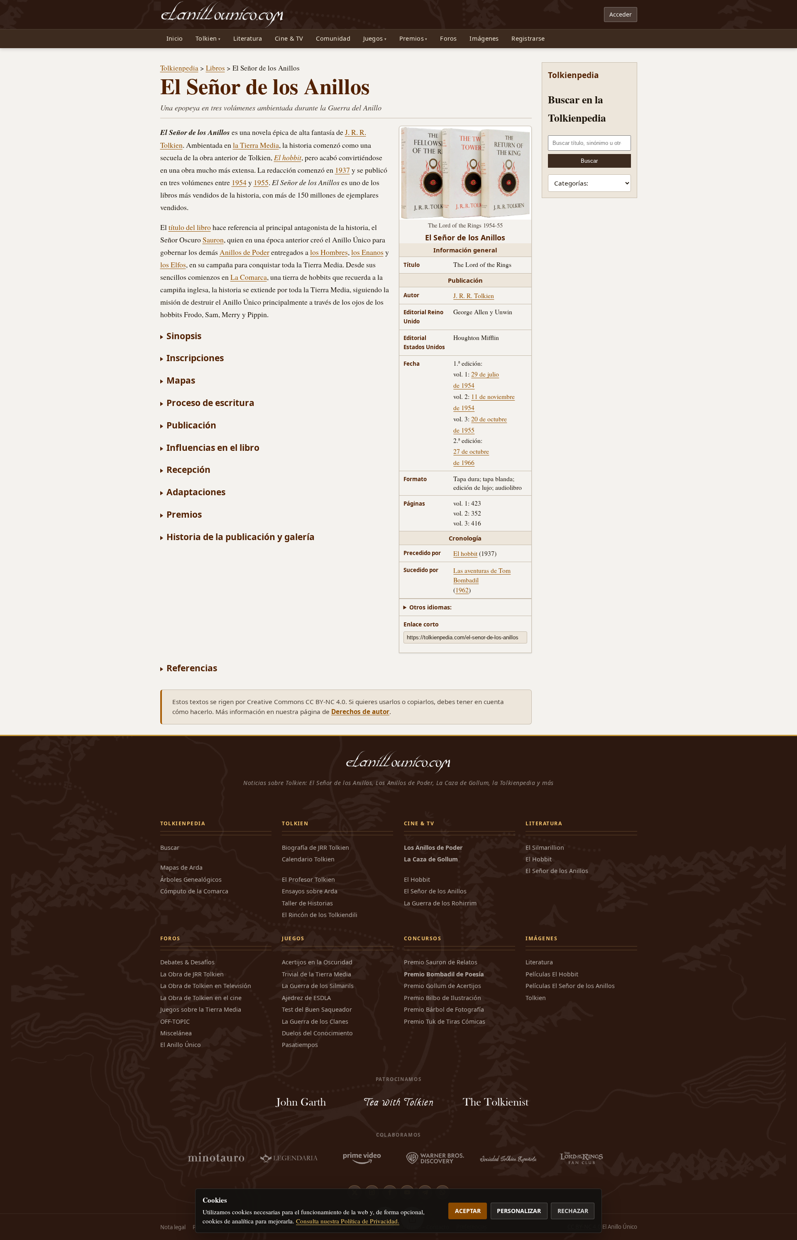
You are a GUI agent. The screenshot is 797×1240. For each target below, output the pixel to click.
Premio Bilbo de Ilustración (442, 998)
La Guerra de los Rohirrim (440, 903)
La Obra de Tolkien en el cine (201, 998)
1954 (239, 182)
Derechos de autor (360, 711)
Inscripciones (195, 358)
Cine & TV (289, 38)
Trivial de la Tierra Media (316, 974)
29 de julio (485, 373)
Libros (215, 68)
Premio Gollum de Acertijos (442, 986)
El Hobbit (417, 879)
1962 (462, 589)
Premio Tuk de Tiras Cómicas (444, 1021)
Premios (411, 38)
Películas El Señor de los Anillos (570, 986)
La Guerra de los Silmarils (318, 986)
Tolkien (206, 38)
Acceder (620, 14)
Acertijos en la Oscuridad (317, 962)
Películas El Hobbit (552, 974)
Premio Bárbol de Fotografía (444, 1009)
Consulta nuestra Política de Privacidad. (347, 1221)
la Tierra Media (256, 145)
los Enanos (367, 252)
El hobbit (465, 553)
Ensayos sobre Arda (309, 891)
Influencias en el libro (212, 447)
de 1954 (463, 385)
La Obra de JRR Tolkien (192, 974)
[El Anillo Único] (222, 14)
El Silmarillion (545, 847)
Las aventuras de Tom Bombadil (482, 575)
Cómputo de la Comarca (194, 891)
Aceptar (468, 1211)
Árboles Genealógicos (191, 879)
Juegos (373, 38)
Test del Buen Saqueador (317, 1009)
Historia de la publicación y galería (240, 537)
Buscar (589, 161)
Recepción (188, 469)
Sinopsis (183, 336)
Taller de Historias (307, 903)
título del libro (190, 227)
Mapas (180, 380)
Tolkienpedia (179, 68)
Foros (448, 38)
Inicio (174, 38)
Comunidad (333, 38)
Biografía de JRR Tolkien (315, 847)
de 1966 (463, 462)
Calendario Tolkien (308, 859)
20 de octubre (489, 418)
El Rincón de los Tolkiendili (319, 915)
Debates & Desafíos (187, 962)
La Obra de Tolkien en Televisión (205, 986)
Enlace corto (421, 624)
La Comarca (248, 277)
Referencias (191, 668)
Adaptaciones (195, 492)
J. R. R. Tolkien (473, 295)
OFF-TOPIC (175, 1021)
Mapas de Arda (181, 867)
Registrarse (528, 38)
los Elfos (173, 264)
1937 (342, 170)
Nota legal (173, 1227)
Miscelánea (176, 1033)
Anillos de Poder (244, 252)
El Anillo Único (180, 1045)
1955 (261, 182)
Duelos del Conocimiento (317, 1033)
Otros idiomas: (430, 607)
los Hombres (329, 252)
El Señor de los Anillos (435, 891)
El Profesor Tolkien (308, 879)
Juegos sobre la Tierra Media (200, 1009)
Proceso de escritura (210, 402)
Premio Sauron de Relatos (440, 962)
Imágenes (484, 38)
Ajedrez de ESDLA (306, 998)
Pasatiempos (300, 1045)
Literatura (247, 38)
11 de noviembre (493, 396)
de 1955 (463, 430)
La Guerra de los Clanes (315, 1021)
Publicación (191, 425)
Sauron (213, 240)
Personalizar (519, 1211)
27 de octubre (471, 451)
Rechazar (572, 1211)
